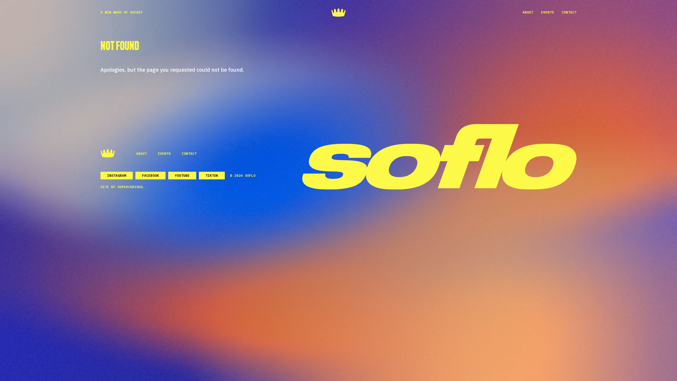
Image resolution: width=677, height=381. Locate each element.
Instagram (116, 175)
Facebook (150, 175)
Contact (569, 12)
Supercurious (130, 187)
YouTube (182, 175)
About (528, 12)
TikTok (211, 175)
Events (547, 12)
